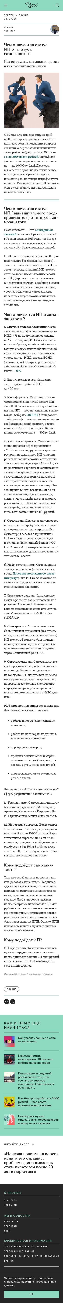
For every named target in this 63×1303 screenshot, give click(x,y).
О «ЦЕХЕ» (10, 1200)
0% (18, 371)
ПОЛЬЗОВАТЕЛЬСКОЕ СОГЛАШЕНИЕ (26, 1247)
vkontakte (11, 1222)
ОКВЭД (32, 415)
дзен (7, 1231)
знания (24, 15)
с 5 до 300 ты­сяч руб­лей (21, 157)
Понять (9, 15)
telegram (10, 1226)
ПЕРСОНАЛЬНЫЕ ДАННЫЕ (19, 1251)
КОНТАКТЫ (10, 1205)
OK (31, 1294)
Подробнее (46, 1278)
